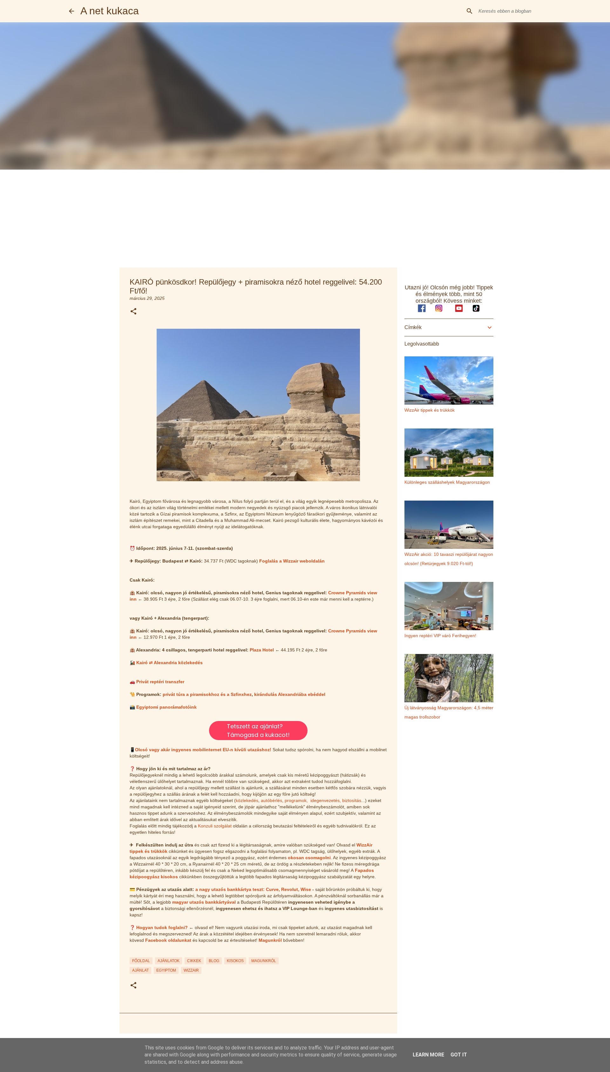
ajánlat (140, 970)
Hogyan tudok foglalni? (162, 927)
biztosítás (351, 800)
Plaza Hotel (262, 649)
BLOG (214, 961)
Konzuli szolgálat (215, 825)
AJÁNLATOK (169, 961)
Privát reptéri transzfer (160, 681)
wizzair (191, 970)
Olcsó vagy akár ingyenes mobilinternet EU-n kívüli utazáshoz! (203, 749)
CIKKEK (194, 961)
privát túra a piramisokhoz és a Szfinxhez (207, 694)
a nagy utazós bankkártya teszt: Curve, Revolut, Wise (253, 889)
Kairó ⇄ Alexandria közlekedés (169, 662)
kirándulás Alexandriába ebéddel (289, 694)
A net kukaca (109, 11)
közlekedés (247, 800)
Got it (459, 1055)
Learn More (428, 1055)
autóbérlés (271, 800)
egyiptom (166, 970)
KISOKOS (235, 961)
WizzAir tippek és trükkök (429, 410)
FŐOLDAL (141, 961)
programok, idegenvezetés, (313, 800)
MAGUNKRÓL (263, 961)
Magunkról (270, 940)
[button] (133, 311)
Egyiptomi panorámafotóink (166, 707)
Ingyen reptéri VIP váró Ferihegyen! (440, 635)
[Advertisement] (305, 217)
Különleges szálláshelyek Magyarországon (447, 482)
